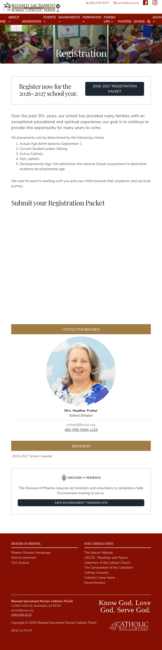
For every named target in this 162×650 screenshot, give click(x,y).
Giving (139, 21)
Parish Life (109, 19)
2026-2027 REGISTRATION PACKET (115, 89)
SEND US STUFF (21, 631)
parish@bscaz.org (128, 3)
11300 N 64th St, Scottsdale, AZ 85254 (36, 606)
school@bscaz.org (81, 424)
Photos (124, 21)
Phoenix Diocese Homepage (30, 552)
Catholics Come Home (99, 577)
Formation (91, 17)
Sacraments (69, 17)
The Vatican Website (98, 552)
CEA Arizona (20, 563)
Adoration (31, 21)
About (13, 17)
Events (49, 17)
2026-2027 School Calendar (32, 456)
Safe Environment (23, 557)
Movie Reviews (94, 583)
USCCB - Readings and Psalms (106, 557)
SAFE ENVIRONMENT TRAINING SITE (81, 503)
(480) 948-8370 (99, 3)
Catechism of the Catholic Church (107, 563)
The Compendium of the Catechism (108, 567)
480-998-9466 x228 (81, 429)
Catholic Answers (96, 572)
